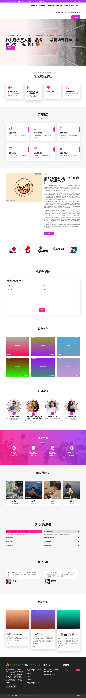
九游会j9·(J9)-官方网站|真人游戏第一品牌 (28, 695)
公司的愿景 (49, 233)
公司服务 (77, 5)
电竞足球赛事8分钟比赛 (67, 370)
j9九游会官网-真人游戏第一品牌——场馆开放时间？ (17, 531)
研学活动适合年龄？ (48, 531)
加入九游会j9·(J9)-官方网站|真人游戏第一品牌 (68, 12)
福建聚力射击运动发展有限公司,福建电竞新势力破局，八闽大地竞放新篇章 (43, 370)
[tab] (24, 531)
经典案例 (66, 5)
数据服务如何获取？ (10, 545)
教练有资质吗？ (47, 545)
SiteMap (78, 695)
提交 (42, 310)
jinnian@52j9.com (11, 1)
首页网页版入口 (33, 5)
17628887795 (40, 1)
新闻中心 (71, 5)
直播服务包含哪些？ (10, 537)
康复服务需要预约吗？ (49, 537)
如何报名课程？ (47, 541)
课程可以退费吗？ (10, 541)
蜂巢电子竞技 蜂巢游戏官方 (68, 350)
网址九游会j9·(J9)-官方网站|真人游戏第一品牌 (50, 5)
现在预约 (76, 17)
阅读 (8, 643)
